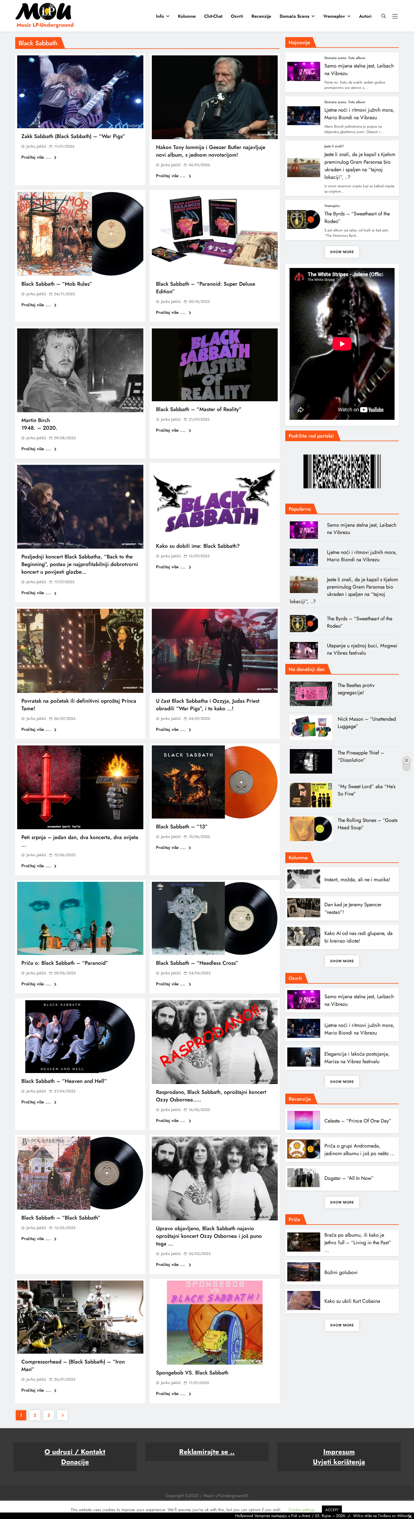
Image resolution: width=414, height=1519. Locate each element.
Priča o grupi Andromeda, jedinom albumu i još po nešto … (359, 1149)
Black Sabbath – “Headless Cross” (197, 963)
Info (160, 16)
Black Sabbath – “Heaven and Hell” (64, 1081)
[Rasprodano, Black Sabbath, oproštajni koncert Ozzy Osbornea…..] (215, 1042)
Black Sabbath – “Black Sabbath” (61, 1217)
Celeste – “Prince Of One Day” (357, 1120)
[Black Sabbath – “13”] (215, 782)
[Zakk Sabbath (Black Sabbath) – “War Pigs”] (80, 92)
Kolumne (187, 16)
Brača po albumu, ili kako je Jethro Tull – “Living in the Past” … (357, 1242)
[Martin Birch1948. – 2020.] (80, 370)
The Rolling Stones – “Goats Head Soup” (367, 824)
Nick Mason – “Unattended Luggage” (367, 722)
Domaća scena (294, 16)
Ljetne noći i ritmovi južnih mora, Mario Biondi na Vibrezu (359, 113)
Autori (365, 16)
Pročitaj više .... (36, 157)
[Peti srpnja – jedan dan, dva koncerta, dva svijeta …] (80, 787)
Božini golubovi (341, 1272)
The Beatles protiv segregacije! (356, 689)
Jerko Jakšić (36, 146)
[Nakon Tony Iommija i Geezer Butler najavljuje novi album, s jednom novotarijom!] (215, 97)
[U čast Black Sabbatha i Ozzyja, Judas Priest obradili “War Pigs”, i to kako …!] (215, 651)
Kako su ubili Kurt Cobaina (352, 1301)
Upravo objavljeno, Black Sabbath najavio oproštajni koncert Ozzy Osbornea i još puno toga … (209, 1236)
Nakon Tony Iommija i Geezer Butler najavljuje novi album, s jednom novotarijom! (210, 151)
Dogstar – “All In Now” (349, 1178)
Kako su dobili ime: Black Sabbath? (198, 546)
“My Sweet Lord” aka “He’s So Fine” (366, 790)
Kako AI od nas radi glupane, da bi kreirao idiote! (358, 937)
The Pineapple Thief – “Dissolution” (361, 756)
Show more (342, 252)
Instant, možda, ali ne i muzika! (357, 879)
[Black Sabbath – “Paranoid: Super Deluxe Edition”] (215, 234)
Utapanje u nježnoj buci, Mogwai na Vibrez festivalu (362, 649)
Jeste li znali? (334, 146)
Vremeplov (334, 16)
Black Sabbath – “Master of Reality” (199, 409)
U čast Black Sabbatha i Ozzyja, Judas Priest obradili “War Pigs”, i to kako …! (207, 704)
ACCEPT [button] (332, 1510)
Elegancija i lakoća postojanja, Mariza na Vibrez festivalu (357, 1057)
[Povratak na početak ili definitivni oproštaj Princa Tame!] (80, 651)
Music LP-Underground (45, 25)
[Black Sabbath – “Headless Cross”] (215, 918)
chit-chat (213, 16)
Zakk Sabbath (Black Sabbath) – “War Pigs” (73, 136)
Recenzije (261, 16)
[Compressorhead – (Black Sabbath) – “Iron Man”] (80, 1317)
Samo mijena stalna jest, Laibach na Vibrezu (361, 528)
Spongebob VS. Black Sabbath (192, 1372)
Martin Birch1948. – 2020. (39, 424)
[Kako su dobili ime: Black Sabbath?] (215, 501)
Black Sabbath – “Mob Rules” (56, 284)
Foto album (356, 57)
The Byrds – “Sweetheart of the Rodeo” (359, 622)
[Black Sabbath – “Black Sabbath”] (80, 1173)
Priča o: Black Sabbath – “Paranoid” (64, 963)
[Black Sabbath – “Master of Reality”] (215, 365)
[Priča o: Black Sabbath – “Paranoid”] (80, 918)
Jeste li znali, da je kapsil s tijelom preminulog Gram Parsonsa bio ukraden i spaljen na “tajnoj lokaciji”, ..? (359, 166)
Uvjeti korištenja (339, 1462)
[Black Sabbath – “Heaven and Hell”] (80, 1036)
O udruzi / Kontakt (74, 1452)
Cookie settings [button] (302, 1510)
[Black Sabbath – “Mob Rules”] (80, 234)
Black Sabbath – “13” (182, 826)
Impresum (339, 1452)
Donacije (75, 1462)
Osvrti (237, 16)
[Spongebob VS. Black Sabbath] (215, 1322)
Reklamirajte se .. (207, 1452)
